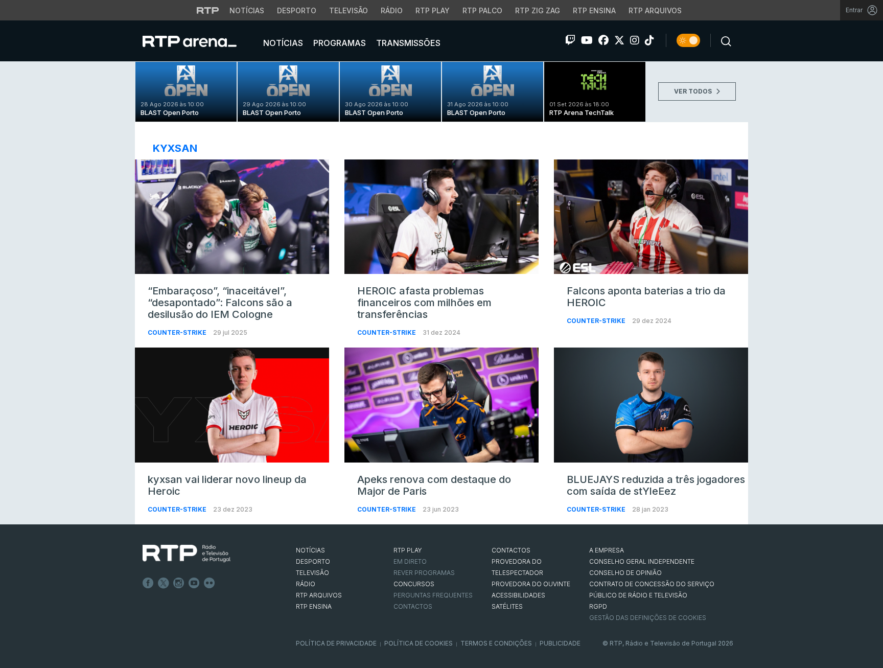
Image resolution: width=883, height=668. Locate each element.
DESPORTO (313, 561)
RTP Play (432, 10)
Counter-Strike (178, 332)
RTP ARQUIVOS (319, 595)
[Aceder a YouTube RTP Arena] (586, 40)
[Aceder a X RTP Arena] (619, 40)
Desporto (296, 10)
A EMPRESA (606, 550)
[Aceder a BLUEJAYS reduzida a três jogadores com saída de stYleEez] (651, 405)
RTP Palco (482, 10)
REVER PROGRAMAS (424, 573)
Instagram (178, 583)
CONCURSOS (413, 584)
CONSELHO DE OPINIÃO (625, 573)
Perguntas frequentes (433, 595)
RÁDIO (305, 584)
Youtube (194, 583)
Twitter (163, 583)
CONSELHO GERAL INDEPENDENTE (641, 561)
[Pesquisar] (723, 40)
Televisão (348, 10)
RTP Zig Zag (537, 10)
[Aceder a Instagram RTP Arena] (635, 40)
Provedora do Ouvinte (531, 584)
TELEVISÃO (312, 573)
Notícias (246, 10)
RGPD (598, 606)
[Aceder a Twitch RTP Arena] (570, 40)
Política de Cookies (418, 643)
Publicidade (560, 643)
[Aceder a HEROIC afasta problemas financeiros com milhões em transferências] (441, 216)
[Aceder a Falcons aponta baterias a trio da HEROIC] (651, 216)
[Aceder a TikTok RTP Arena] (649, 40)
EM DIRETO (410, 561)
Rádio (392, 10)
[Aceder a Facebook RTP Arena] (603, 40)
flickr (209, 583)
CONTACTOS (511, 550)
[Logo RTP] (186, 553)
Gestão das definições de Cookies (647, 617)
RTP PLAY (407, 550)
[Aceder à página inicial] (200, 40)
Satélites (507, 606)
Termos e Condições (496, 643)
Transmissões (407, 43)
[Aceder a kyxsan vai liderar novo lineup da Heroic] (232, 405)
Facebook (148, 583)
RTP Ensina (594, 10)
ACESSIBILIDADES (518, 595)
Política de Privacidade (336, 643)
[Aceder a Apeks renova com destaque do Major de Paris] (441, 405)
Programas (338, 43)
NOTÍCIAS (310, 550)
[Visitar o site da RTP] (208, 10)
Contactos (412, 606)
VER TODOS (693, 91)
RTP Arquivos (655, 10)
